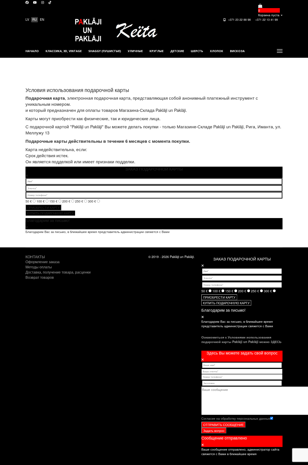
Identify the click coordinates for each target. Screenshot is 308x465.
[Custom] (49, 2)
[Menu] (280, 51)
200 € (66, 201)
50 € (29, 201)
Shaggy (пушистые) (104, 51)
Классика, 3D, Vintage (64, 51)
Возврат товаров (39, 277)
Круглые (156, 51)
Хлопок (216, 51)
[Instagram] (42, 2)
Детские (177, 51)
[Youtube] (35, 2)
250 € (79, 201)
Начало (32, 51)
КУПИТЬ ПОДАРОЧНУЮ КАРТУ (50, 213)
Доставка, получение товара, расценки (58, 272)
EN (42, 19)
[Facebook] (27, 2)
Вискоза (237, 51)
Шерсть (197, 51)
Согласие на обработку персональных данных (235, 418)
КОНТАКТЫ (35, 256)
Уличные (135, 51)
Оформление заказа (42, 261)
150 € (53, 201)
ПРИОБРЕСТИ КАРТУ (43, 207)
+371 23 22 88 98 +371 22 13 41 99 (252, 20)
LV (27, 19)
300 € (92, 201)
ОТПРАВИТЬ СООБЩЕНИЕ (223, 424)
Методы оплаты (38, 266)
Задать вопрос (214, 430)
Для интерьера (37, 64)
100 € (41, 201)
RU (34, 19)
